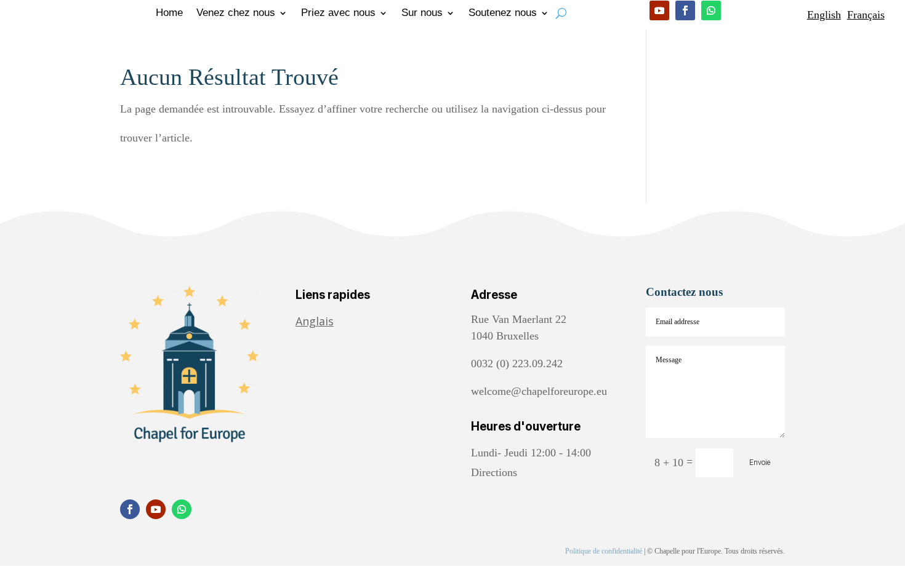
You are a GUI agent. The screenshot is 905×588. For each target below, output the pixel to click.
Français (866, 15)
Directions (494, 472)
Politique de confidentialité (603, 551)
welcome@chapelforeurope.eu (539, 391)
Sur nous (422, 13)
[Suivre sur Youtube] (659, 10)
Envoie (759, 462)
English (824, 15)
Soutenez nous (503, 13)
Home (169, 13)
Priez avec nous (338, 13)
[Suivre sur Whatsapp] (711, 10)
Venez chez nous (235, 13)
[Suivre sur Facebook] (685, 10)
